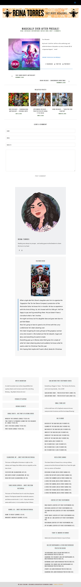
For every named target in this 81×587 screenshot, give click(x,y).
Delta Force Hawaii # (63, 472)
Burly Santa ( (49, 441)
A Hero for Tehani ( (51, 490)
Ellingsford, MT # (20, 472)
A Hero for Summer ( (51, 478)
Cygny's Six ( (49, 569)
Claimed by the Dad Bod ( (52, 426)
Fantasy (42, 31)
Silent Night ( (49, 515)
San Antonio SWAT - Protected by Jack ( (57, 396)
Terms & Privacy (58, 584)
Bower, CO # (20, 514)
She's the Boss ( (10, 426)
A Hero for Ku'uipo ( (51, 475)
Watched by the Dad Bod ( (53, 429)
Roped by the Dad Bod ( (52, 438)
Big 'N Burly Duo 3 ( (51, 450)
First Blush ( (9, 429)
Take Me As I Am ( (50, 518)
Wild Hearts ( (49, 505)
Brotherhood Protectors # (54, 554)
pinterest (67, 64)
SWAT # (72, 393)
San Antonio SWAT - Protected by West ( (57, 393)
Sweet (51, 31)
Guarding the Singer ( (51, 564)
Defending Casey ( (50, 562)
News (47, 31)
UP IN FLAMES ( (49, 525)
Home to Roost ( (10, 514)
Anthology (27, 31)
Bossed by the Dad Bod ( (52, 423)
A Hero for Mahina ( (51, 493)
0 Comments (57, 31)
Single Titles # (24, 418)
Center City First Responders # (63, 505)
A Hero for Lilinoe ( (51, 487)
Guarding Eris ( (49, 572)
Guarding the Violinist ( (52, 557)
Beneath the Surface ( (12, 418)
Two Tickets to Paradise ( (13, 421)
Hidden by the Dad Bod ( (52, 435)
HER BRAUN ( (48, 522)
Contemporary (35, 31)
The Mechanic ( (49, 553)
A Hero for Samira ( (51, 484)
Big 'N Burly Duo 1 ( (51, 444)
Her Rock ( (48, 508)
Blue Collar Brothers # (62, 553)
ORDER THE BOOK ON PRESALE (51, 57)
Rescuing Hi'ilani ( (50, 472)
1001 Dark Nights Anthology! (25, 75)
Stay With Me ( (9, 472)
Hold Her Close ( (10, 478)
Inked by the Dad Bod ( (52, 432)
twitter (58, 64)
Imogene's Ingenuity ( (11, 517)
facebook (50, 64)
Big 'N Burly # (64, 423)
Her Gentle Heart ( (11, 475)
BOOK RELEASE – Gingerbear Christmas (52, 80)
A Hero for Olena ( (50, 481)
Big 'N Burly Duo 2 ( (51, 447)
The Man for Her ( (50, 510)
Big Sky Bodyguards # (67, 557)
